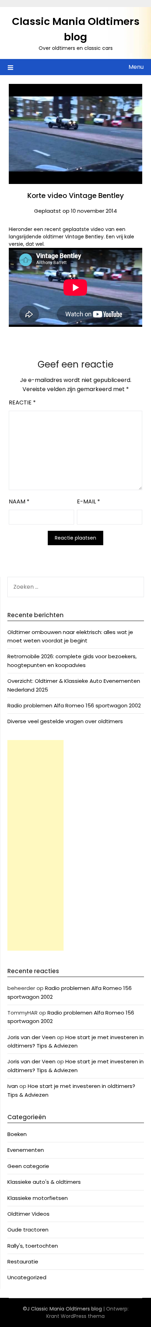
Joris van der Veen (31, 1037)
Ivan (12, 1086)
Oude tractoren (27, 1229)
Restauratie (22, 1261)
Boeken (17, 1134)
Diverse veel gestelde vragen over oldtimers (65, 721)
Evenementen (25, 1150)
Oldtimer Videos (28, 1213)
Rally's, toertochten (32, 1245)
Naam (19, 501)
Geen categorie (28, 1166)
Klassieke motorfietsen (37, 1198)
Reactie (22, 402)
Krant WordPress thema (75, 1316)
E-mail (88, 501)
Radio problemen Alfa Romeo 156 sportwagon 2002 (74, 705)
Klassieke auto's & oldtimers (44, 1182)
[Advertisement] (35, 845)
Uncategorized (26, 1277)
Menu (136, 67)
